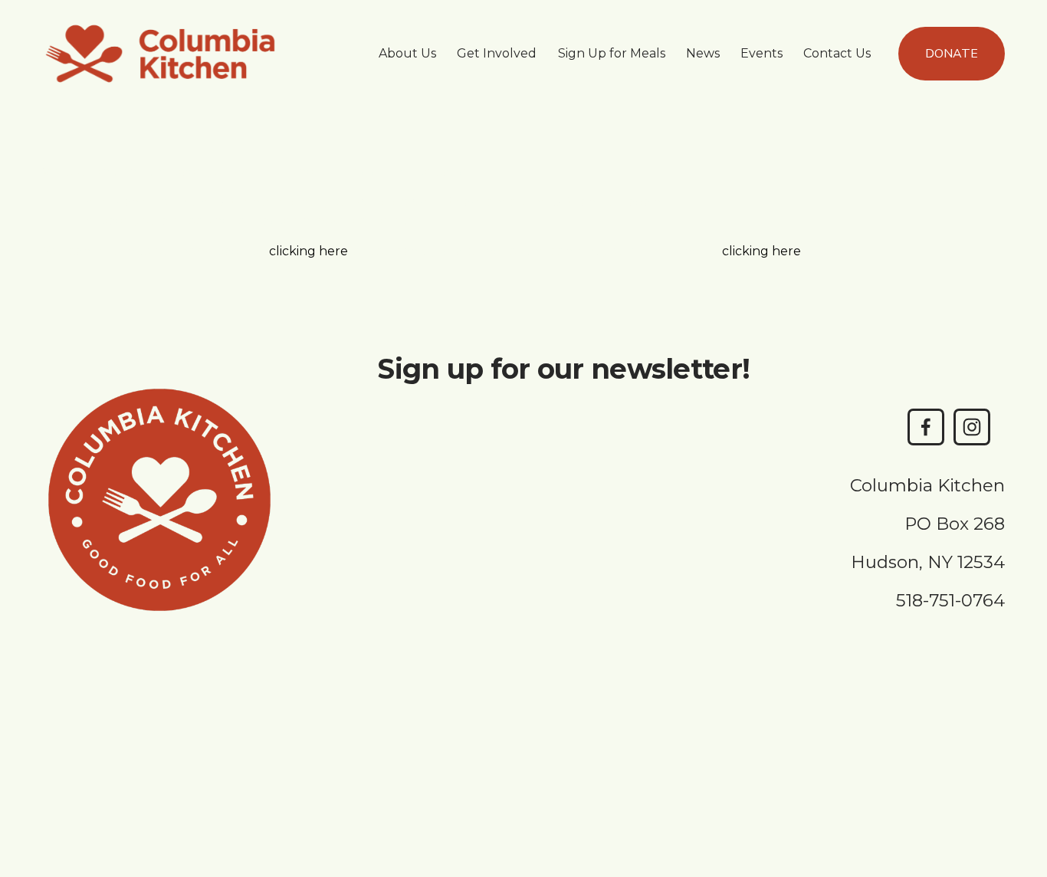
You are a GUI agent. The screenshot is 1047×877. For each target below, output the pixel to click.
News (703, 53)
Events (761, 53)
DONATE (951, 53)
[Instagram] (971, 427)
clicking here (308, 251)
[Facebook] (926, 427)
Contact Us (837, 53)
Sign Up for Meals (611, 53)
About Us (407, 53)
